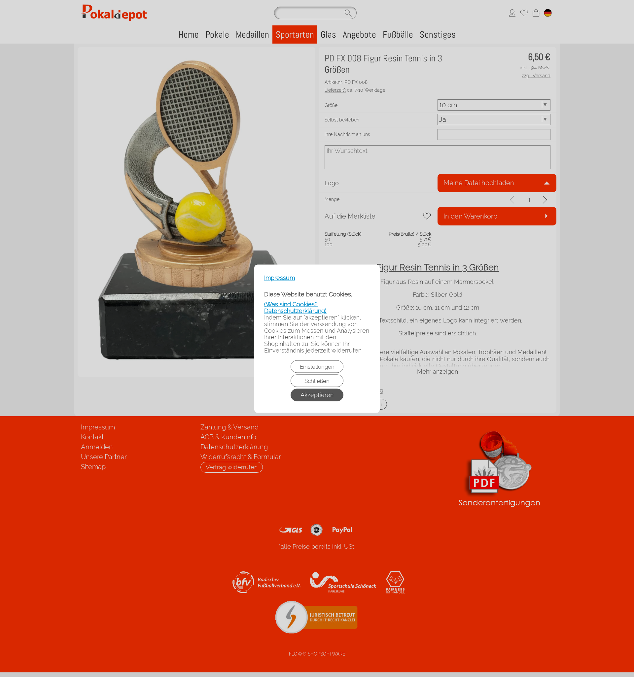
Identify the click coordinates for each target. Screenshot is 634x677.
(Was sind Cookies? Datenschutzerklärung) (295, 307)
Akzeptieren (317, 394)
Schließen (317, 380)
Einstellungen (317, 366)
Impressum (279, 277)
